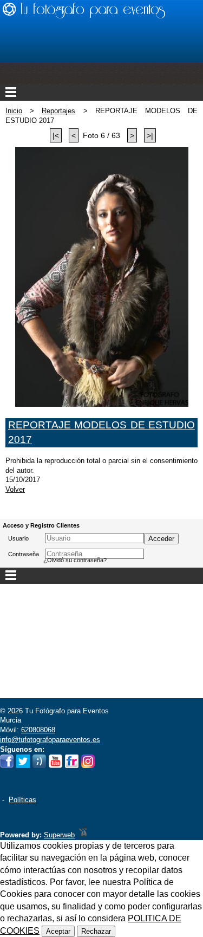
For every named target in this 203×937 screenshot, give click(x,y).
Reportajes (58, 111)
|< (56, 135)
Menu (101, 92)
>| (150, 135)
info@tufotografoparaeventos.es (50, 740)
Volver (15, 489)
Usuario (18, 538)
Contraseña (23, 554)
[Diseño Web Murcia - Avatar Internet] (83, 835)
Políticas (22, 800)
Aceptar (58, 931)
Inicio (13, 111)
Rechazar (96, 931)
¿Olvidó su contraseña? (75, 560)
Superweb (59, 835)
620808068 (38, 730)
